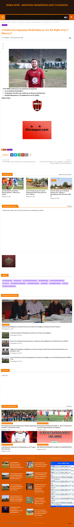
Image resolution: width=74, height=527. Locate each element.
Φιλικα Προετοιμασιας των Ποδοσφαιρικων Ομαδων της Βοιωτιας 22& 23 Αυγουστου (16, 476)
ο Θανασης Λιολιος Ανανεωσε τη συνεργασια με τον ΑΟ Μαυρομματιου (16, 509)
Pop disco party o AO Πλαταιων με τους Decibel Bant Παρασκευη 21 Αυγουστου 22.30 (40, 488)
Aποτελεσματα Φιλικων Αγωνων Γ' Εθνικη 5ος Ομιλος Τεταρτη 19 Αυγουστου (16, 465)
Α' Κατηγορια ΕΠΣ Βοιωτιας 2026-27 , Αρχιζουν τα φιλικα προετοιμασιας (39, 500)
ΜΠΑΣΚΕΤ (44, 283)
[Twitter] (15, 154)
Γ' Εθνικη (13, 22)
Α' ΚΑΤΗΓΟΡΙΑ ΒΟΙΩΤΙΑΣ (31, 280)
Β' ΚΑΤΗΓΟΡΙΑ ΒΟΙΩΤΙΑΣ (58, 280)
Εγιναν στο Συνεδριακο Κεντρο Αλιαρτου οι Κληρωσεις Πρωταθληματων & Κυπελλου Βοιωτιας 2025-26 (39, 341)
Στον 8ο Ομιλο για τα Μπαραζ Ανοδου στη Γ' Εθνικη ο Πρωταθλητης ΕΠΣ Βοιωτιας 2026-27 (60, 193)
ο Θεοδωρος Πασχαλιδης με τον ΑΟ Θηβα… (61, 470)
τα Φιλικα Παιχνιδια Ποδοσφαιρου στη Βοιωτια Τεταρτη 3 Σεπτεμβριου (30, 333)
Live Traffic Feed (63, 463)
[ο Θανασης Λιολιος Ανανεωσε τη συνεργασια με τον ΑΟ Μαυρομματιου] (5, 509)
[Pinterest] (23, 154)
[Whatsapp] (19, 154)
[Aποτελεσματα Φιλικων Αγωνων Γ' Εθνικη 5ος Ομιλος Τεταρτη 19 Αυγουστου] (5, 465)
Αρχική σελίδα (5, 22)
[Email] (26, 154)
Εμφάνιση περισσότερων (65, 174)
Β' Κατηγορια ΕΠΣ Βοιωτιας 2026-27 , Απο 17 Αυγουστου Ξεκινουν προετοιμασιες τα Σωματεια (54, 426)
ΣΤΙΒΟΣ (66, 283)
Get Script (58, 506)
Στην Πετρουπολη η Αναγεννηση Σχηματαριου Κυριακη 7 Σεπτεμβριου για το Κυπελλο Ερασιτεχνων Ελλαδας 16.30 (40, 358)
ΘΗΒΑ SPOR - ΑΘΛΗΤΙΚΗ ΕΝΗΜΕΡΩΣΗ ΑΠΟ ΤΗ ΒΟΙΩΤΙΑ (37, 5)
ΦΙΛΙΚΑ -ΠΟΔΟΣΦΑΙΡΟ (9, 286)
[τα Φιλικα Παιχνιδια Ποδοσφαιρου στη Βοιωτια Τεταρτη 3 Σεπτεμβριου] (5, 335)
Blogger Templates (14, 523)
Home (70, 523)
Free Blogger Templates (38, 523)
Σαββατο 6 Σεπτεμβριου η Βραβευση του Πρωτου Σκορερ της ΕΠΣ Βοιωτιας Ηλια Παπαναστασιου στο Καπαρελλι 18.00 (39, 350)
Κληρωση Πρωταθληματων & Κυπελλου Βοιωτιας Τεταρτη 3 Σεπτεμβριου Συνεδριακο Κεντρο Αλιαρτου (31, 327)
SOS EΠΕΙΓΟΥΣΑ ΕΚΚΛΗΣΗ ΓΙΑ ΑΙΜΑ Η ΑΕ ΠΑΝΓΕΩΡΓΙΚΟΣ (54, 447)
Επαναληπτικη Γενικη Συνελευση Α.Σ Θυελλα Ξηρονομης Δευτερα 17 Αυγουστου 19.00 (19, 426)
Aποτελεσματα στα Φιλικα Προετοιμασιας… (61, 467)
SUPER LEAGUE (8, 280)
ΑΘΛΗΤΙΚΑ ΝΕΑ (44, 280)
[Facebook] (11, 154)
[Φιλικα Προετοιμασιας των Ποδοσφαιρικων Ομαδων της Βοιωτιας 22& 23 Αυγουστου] (5, 476)
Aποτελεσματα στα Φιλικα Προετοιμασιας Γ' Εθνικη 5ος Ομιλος (11, 192)
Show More (69, 406)
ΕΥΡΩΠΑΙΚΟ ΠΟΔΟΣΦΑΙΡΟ (19, 283)
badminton (18, 280)
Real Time (63, 506)
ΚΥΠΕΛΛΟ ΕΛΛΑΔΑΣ (34, 283)
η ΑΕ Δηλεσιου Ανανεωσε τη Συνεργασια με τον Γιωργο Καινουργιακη (18, 448)
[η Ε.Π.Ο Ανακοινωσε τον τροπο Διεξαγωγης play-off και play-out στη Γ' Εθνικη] (5, 487)
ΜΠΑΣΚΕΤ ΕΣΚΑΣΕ (55, 283)
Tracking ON (68, 506)
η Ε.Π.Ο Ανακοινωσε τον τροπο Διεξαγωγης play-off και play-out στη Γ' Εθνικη (36, 192)
